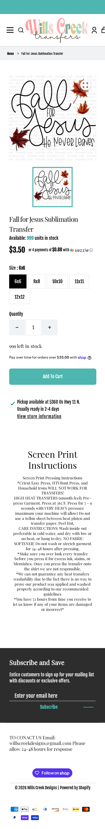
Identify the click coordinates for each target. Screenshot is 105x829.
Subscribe (49, 707)
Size (17, 268)
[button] (21, 30)
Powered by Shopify (75, 787)
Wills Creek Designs (42, 787)
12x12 (20, 297)
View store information (39, 416)
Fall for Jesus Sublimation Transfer (42, 54)
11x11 (79, 281)
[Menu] (11, 30)
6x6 (18, 281)
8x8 (36, 281)
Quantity (16, 314)
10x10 (57, 281)
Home (10, 54)
